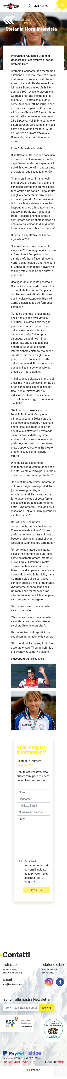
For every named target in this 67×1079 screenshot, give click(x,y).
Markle (61, 1061)
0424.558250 (25, 765)
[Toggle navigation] (62, 4)
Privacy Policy (28, 1061)
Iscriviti (46, 1008)
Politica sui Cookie (11, 1061)
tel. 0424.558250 (49, 969)
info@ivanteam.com (12, 984)
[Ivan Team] (11, 6)
